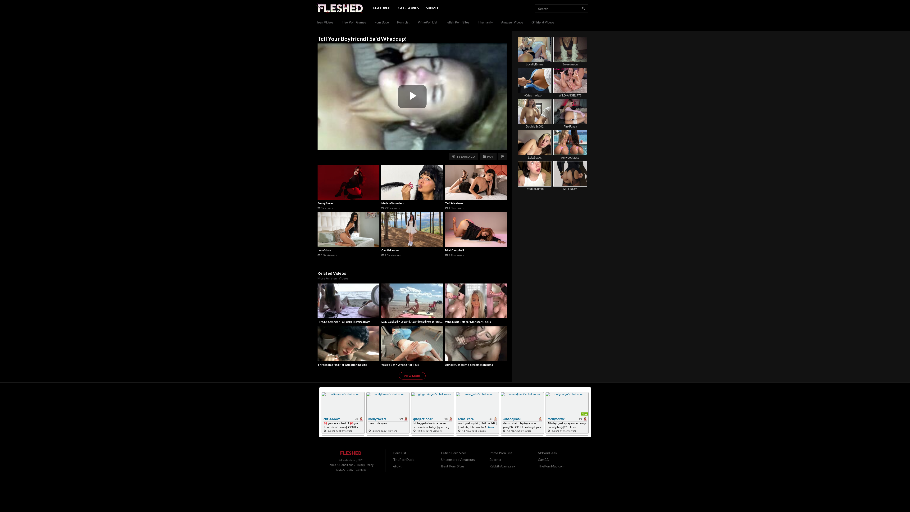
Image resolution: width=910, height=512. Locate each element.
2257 (350, 469)
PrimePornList (427, 22)
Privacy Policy (364, 465)
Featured (382, 8)
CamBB (543, 459)
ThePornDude (403, 459)
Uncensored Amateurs (458, 459)
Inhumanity (485, 22)
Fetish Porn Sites (457, 22)
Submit (432, 8)
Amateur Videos (512, 22)
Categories (408, 8)
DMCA (340, 469)
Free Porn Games (354, 22)
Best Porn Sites (452, 466)
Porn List (403, 22)
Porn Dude (381, 22)
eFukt (397, 466)
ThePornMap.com (551, 466)
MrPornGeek (547, 453)
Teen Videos (324, 22)
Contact (361, 469)
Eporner (495, 459)
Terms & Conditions (340, 465)
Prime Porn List (501, 453)
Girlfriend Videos (543, 22)
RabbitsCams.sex (502, 466)
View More (412, 376)
